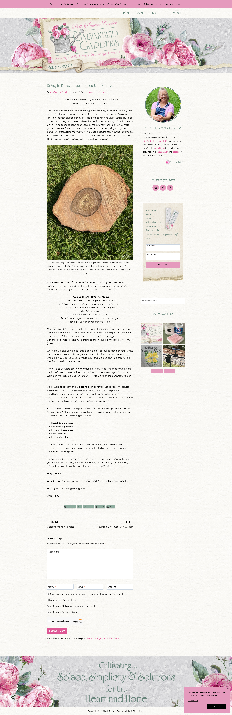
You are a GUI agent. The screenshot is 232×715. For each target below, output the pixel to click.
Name (52, 587)
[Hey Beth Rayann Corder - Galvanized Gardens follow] (151, 333)
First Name (150, 245)
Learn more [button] (193, 700)
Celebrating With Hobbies (60, 524)
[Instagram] (170, 188)
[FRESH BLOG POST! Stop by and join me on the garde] (174, 333)
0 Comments (103, 92)
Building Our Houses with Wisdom (116, 524)
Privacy (141, 711)
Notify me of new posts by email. (67, 612)
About (141, 13)
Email (81, 587)
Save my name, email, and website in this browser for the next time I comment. (86, 594)
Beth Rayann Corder (59, 92)
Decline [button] (197, 707)
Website (112, 587)
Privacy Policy (70, 600)
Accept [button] (217, 707)
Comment (54, 551)
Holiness (91, 92)
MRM (133, 711)
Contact (175, 13)
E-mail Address (151, 254)
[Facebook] (163, 188)
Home (126, 13)
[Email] (155, 188)
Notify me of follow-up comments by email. (72, 606)
